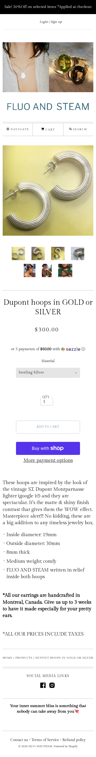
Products (23, 657)
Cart (49, 129)
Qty (46, 397)
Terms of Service (45, 740)
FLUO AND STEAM (40, 746)
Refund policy (74, 740)
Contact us (19, 740)
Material (48, 361)
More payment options (48, 460)
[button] (48, 349)
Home (7, 657)
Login (43, 22)
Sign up (56, 22)
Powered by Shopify (66, 746)
